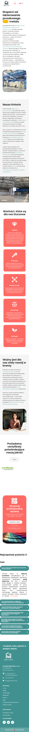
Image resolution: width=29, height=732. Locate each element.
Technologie (6, 693)
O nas (4, 688)
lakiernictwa (12, 402)
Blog (4, 700)
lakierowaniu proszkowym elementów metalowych (14, 27)
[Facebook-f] (4, 722)
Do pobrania (6, 715)
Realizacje (5, 695)
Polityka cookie (7, 705)
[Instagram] (12, 722)
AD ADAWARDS (20, 730)
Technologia (14, 596)
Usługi (4, 690)
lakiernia (14, 166)
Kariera (5, 698)
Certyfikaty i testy (8, 713)
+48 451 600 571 (9, 678)
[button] (15, 3)
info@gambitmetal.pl (11, 681)
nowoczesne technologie (10, 372)
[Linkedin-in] (8, 722)
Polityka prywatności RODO (11, 702)
